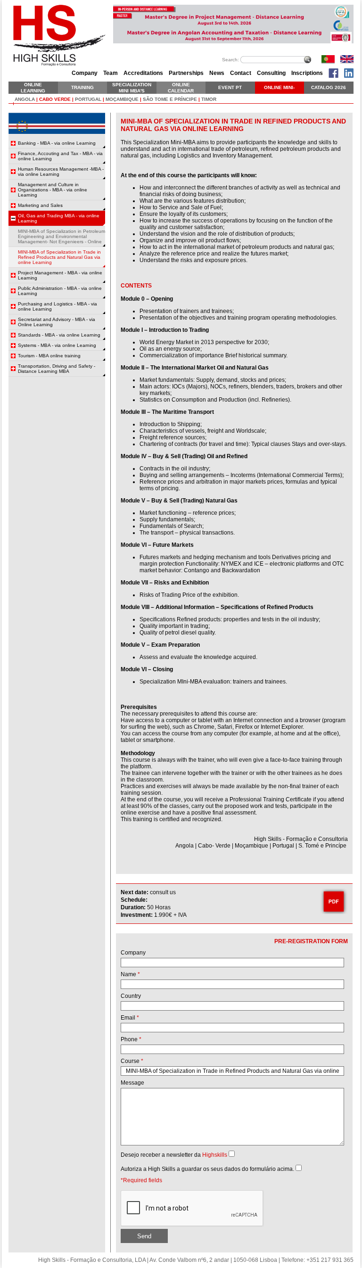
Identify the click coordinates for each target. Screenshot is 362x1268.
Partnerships (186, 73)
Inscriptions (307, 73)
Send (144, 1236)
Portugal (88, 99)
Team (110, 73)
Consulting (271, 73)
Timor (208, 99)
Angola (25, 99)
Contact (240, 73)
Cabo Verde (55, 99)
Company (85, 73)
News (216, 73)
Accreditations (143, 73)
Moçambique (122, 99)
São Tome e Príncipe (170, 99)
